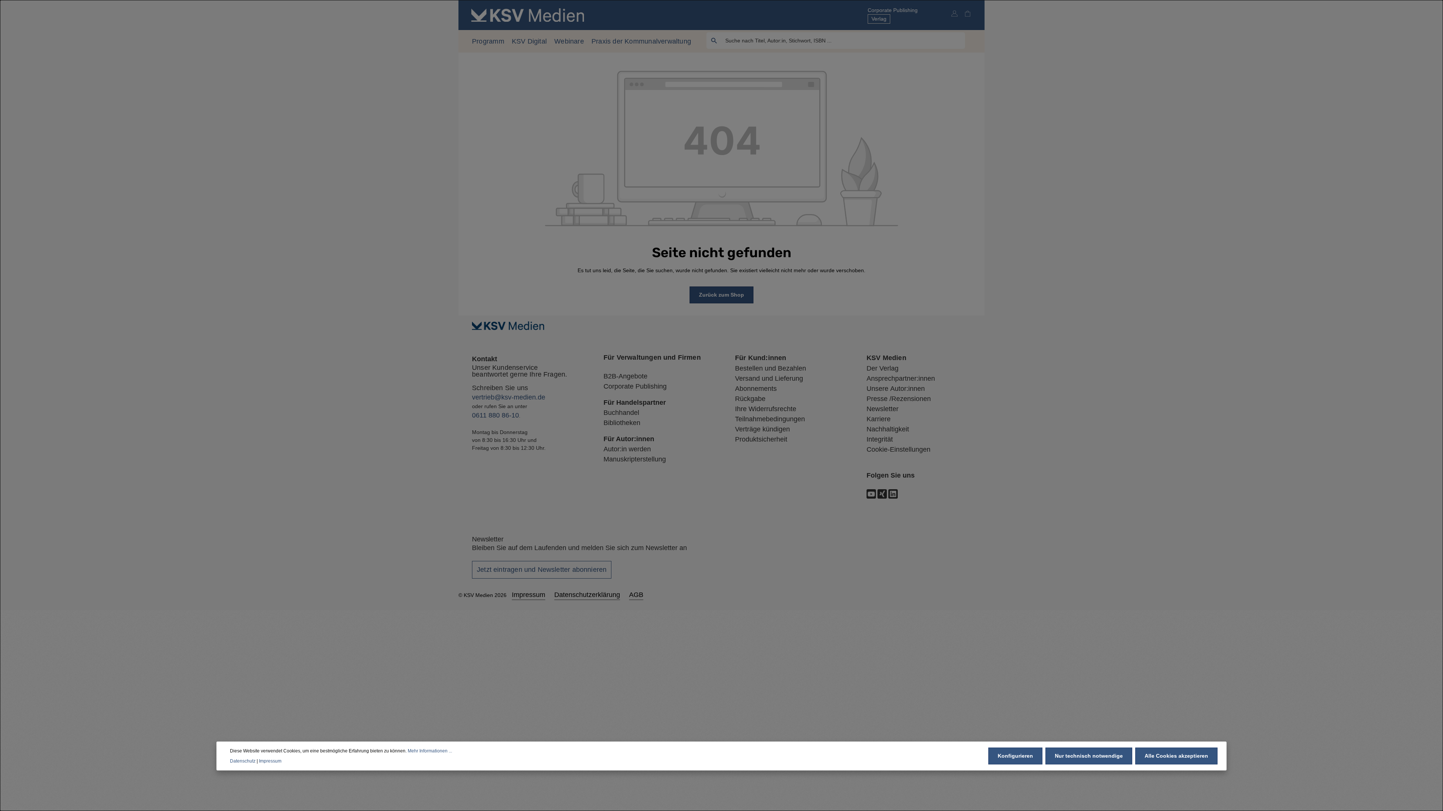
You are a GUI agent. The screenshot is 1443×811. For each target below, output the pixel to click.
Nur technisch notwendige (1089, 756)
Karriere (879, 419)
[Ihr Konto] (954, 13)
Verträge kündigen (762, 429)
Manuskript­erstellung (635, 459)
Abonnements (756, 388)
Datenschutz (243, 761)
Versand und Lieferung (769, 378)
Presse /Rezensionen (899, 398)
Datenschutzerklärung (587, 594)
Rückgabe (750, 398)
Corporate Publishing (893, 10)
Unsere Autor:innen (896, 388)
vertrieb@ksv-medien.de (508, 397)
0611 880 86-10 (495, 415)
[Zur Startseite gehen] (527, 14)
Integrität (880, 439)
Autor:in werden (627, 449)
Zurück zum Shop (721, 295)
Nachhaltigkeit (888, 429)
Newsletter (882, 409)
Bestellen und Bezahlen (770, 368)
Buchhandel (621, 412)
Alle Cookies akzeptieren (1176, 756)
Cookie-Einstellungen (898, 449)
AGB (636, 594)
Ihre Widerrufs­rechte (765, 409)
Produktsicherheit (761, 439)
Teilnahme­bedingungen (770, 419)
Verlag (878, 19)
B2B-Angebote (625, 376)
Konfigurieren (1015, 756)
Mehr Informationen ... (430, 751)
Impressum (528, 594)
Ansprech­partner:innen (901, 378)
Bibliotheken (622, 423)
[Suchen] (714, 40)
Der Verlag (882, 368)
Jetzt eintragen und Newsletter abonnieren (542, 569)
